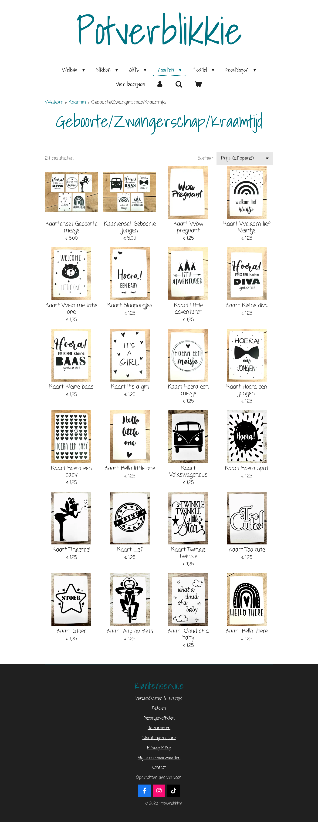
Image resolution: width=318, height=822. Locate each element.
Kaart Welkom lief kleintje (246, 227)
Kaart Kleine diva (247, 305)
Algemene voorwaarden (159, 758)
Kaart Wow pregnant (188, 227)
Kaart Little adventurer (188, 308)
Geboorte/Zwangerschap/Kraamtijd (128, 102)
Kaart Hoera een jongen (246, 390)
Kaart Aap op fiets (130, 631)
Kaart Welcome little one (71, 308)
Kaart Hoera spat (246, 468)
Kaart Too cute (247, 550)
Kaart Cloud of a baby (188, 634)
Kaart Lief (129, 550)
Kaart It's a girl (130, 387)
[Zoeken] (179, 84)
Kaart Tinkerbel (71, 550)
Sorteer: (205, 158)
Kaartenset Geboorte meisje (71, 227)
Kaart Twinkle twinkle (188, 553)
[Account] (160, 84)
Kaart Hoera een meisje (188, 390)
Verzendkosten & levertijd (159, 698)
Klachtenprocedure (159, 738)
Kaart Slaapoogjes (129, 305)
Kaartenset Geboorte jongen (130, 227)
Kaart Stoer (71, 631)
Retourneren (159, 728)
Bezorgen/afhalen (159, 718)
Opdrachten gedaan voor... (159, 778)
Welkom (54, 102)
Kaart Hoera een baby (71, 471)
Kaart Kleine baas (71, 387)
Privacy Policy (159, 748)
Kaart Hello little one (130, 468)
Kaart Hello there (247, 631)
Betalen (159, 708)
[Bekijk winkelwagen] (198, 84)
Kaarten (77, 102)
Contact (159, 768)
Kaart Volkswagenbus (188, 471)
